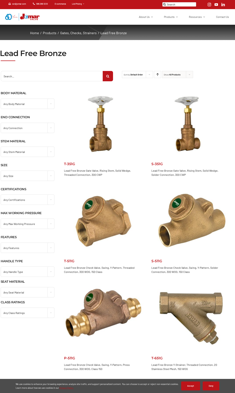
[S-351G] (190, 91)
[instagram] (209, 4)
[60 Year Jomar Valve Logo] (22, 14)
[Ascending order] (157, 74)
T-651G (156, 358)
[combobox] (27, 104)
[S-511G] (190, 188)
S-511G (156, 261)
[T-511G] (103, 188)
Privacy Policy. (67, 387)
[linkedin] (223, 4)
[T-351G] (103, 91)
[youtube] (216, 4)
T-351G (69, 164)
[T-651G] (190, 285)
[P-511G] (103, 285)
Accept (190, 385)
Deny (211, 385)
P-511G (69, 358)
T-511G (69, 261)
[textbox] (27, 104)
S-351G (157, 164)
